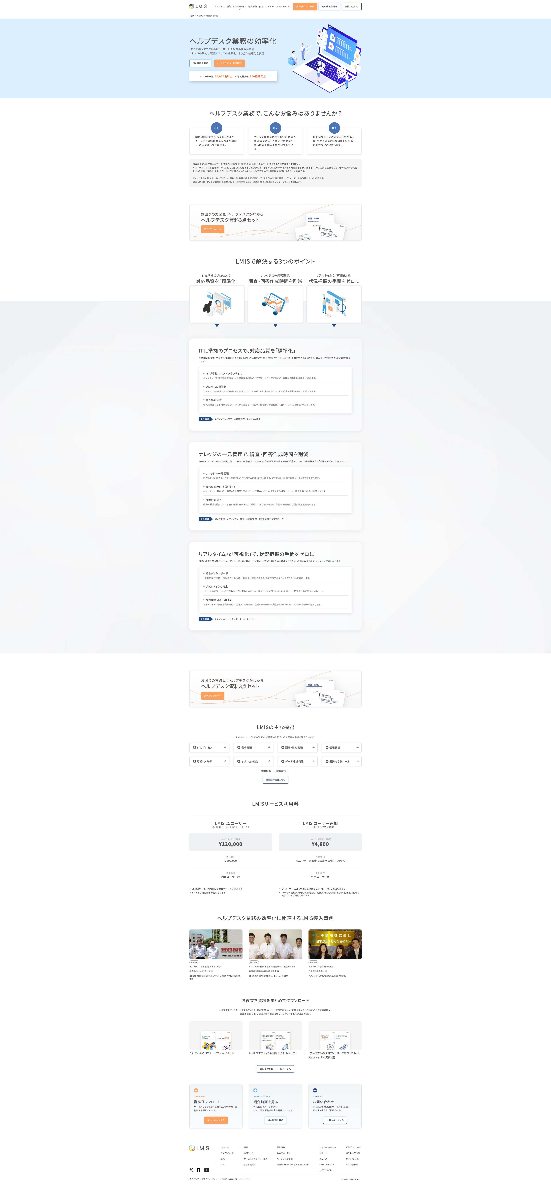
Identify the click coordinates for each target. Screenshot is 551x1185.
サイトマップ (194, 1179)
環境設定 (281, 771)
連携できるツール (339, 761)
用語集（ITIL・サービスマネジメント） (293, 1164)
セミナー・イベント (327, 1147)
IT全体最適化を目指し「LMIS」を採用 (268, 975)
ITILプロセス (205, 747)
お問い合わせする (335, 1120)
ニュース (323, 1158)
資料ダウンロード (305, 6)
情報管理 (334, 747)
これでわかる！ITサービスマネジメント (211, 1053)
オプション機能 (250, 761)
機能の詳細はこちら (275, 779)
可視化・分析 (204, 761)
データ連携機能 (294, 761)
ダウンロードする (215, 1120)
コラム (223, 1164)
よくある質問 (250, 1164)
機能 (229, 6)
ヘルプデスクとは (285, 1158)
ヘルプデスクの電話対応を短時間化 (327, 975)
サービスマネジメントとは (255, 1158)
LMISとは (220, 6)
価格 (261, 6)
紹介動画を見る (329, 6)
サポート (323, 1153)
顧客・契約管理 (294, 747)
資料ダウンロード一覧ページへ (275, 1068)
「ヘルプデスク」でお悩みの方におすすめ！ (273, 1053)
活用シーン (249, 1153)
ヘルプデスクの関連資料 (229, 63)
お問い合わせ (351, 6)
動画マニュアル (284, 1153)
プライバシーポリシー (210, 1179)
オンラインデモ (352, 1158)
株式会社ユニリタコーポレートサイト (236, 1179)
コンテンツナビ (283, 6)
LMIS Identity (326, 1164)
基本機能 (266, 771)
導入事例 (252, 6)
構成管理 (246, 747)
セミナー (269, 6)
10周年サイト (325, 1170)
